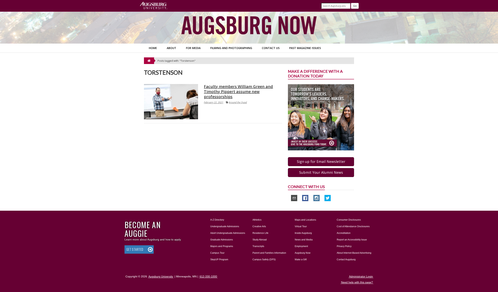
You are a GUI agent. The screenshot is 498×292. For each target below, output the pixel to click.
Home (153, 48)
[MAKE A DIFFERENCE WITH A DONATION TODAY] (321, 117)
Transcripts (258, 246)
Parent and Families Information (269, 253)
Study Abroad (260, 239)
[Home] (149, 60)
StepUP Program (219, 259)
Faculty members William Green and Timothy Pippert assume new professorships (238, 91)
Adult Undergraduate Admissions (227, 233)
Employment (301, 246)
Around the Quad (238, 102)
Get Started (134, 249)
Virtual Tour (301, 226)
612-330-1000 (208, 276)
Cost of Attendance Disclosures (353, 226)
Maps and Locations (305, 219)
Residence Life (260, 233)
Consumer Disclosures (349, 219)
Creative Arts (259, 226)
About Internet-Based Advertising (354, 253)
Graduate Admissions (221, 239)
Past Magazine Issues (305, 48)
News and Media (304, 239)
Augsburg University (160, 276)
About (171, 48)
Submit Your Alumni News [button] (321, 172)
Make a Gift (301, 259)
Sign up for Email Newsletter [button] (321, 161)
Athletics (257, 219)
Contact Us (271, 48)
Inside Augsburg (303, 233)
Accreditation (344, 233)
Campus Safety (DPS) (264, 259)
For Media (193, 48)
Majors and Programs (221, 246)
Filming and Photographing (231, 48)
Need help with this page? (357, 282)
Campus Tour (217, 253)
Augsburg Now (302, 253)
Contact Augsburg (346, 259)
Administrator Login (361, 276)
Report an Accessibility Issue (352, 239)
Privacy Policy (344, 246)
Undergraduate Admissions (224, 226)
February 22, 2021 (213, 102)
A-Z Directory (217, 219)
